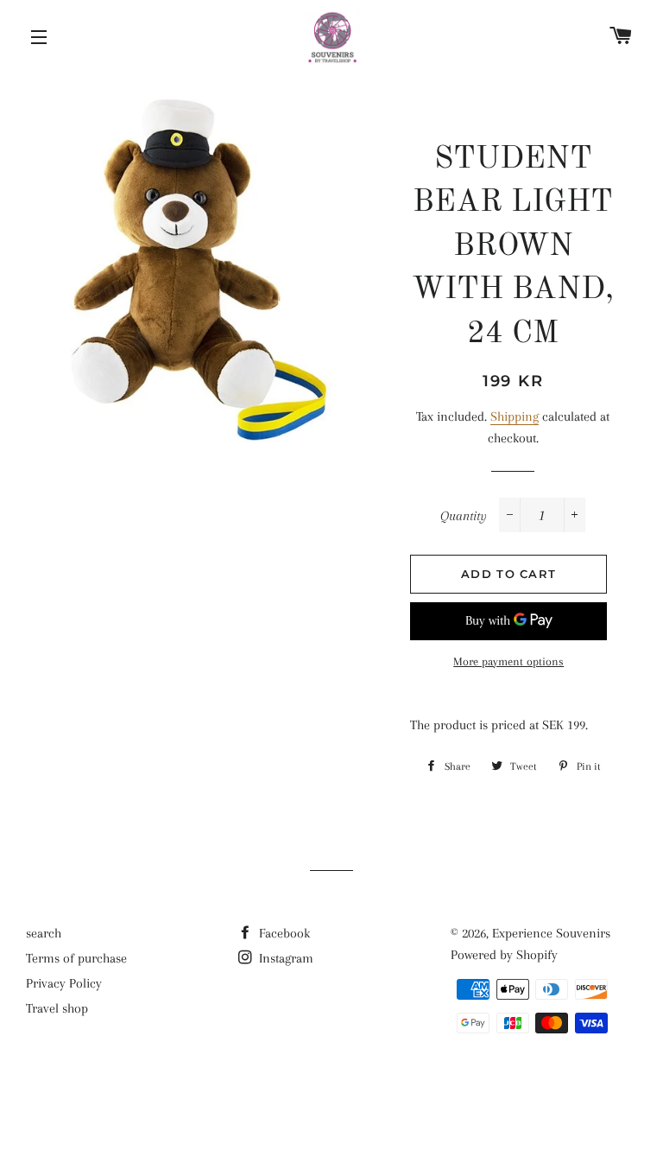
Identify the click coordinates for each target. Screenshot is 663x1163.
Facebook (283, 933)
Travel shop (57, 1008)
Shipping (514, 416)
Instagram (284, 958)
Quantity (463, 516)
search (43, 933)
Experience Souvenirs (551, 933)
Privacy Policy (64, 983)
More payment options (508, 661)
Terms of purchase (76, 958)
